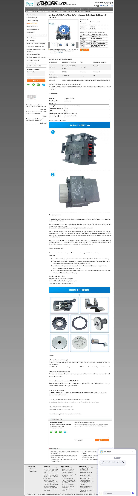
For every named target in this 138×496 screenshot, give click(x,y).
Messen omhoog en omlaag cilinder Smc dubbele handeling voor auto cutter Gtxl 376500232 (87, 476)
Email (111, 4)
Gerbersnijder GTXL (76, 414)
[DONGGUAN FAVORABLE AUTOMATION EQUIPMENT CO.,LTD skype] (44, 86)
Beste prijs (60, 52)
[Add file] (101, 493)
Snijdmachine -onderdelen (34, 46)
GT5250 (29, 32)
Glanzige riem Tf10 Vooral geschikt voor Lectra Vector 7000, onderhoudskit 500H (51, 475)
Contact (37, 81)
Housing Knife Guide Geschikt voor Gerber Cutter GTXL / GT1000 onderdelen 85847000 (87, 482)
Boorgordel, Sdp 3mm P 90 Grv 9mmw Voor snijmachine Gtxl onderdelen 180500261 (87, 470)
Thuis (26, 11)
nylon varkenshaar (32, 60)
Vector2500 (30, 41)
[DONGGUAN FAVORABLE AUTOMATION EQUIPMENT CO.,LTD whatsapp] (34, 86)
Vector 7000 (30, 38)
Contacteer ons (75, 9)
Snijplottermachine (32, 29)
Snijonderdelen (31, 17)
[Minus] (133, 452)
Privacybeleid (29, 494)
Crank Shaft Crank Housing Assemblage (61, 283)
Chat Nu (106, 4)
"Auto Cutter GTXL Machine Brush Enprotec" (93, 459)
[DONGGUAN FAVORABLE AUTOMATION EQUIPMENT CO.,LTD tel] (28, 89)
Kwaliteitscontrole (63, 9)
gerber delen (56, 414)
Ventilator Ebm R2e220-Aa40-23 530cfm (61, 278)
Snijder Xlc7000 (31, 26)
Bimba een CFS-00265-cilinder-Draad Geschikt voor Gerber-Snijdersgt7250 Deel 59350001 (68, 487)
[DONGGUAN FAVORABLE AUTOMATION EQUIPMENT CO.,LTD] (112, 6)
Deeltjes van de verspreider (34, 43)
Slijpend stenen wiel (32, 54)
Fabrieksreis (53, 9)
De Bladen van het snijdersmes (35, 57)
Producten (34, 9)
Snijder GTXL (39, 11)
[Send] (133, 493)
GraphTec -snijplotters (33, 66)
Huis (28, 9)
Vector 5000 (30, 63)
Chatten (85, 50)
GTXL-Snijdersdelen (65, 414)
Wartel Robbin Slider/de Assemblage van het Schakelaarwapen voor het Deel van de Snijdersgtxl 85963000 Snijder (86, 489)
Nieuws (92, 9)
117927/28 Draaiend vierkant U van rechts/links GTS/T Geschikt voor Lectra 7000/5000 (51, 488)
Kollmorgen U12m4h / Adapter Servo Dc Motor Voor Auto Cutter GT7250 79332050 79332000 (68, 470)
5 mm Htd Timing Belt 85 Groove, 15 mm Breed (63, 281)
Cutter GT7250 (31, 20)
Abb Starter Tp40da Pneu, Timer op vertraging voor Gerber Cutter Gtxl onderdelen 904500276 (64, 51)
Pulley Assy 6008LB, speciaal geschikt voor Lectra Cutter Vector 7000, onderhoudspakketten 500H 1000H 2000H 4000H (51, 481)
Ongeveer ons (43, 9)
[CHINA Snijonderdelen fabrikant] (30, 3)
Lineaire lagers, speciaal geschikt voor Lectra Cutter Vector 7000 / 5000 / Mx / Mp (51, 470)
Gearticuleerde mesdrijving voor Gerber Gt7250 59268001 (69, 475)
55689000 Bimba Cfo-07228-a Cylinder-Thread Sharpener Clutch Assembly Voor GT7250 (69, 481)
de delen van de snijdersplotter (35, 35)
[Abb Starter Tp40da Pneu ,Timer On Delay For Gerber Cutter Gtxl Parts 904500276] (60, 44)
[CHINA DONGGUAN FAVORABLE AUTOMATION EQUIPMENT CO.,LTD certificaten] (31, 102)
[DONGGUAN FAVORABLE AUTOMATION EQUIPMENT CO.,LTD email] (29, 86)
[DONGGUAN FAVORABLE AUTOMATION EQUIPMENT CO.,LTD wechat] (39, 86)
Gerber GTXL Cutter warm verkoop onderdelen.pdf (65, 84)
